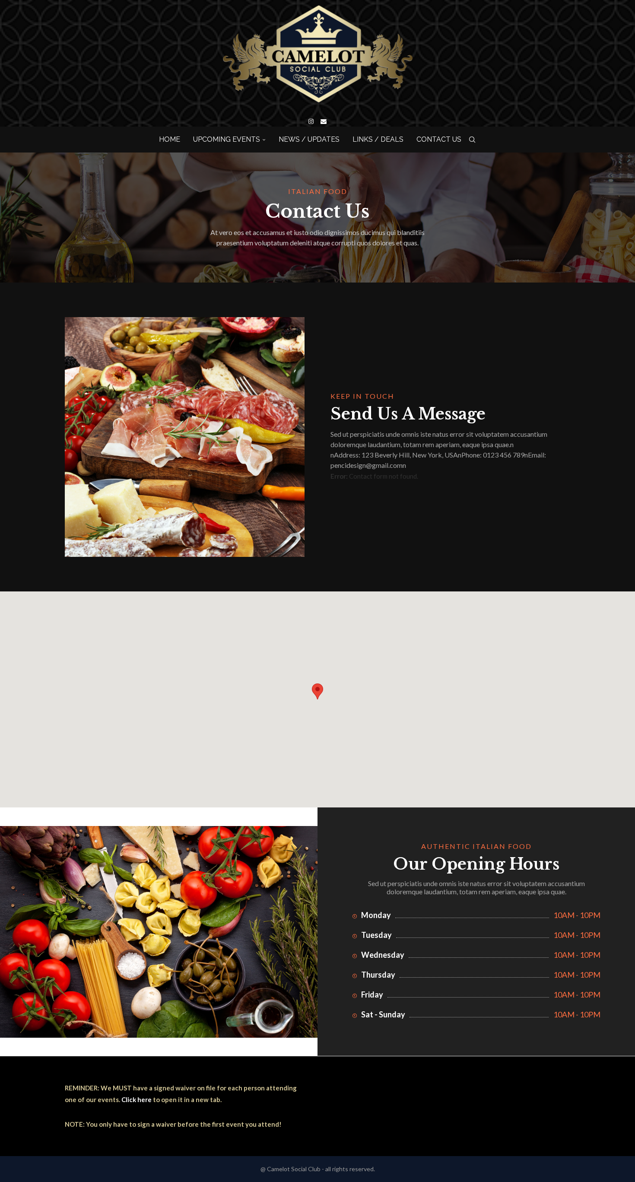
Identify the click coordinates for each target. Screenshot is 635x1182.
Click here (136, 1099)
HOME (169, 139)
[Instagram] (311, 121)
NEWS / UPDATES (309, 139)
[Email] (324, 121)
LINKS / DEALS (377, 139)
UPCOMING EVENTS (226, 139)
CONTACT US (438, 139)
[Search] (472, 139)
